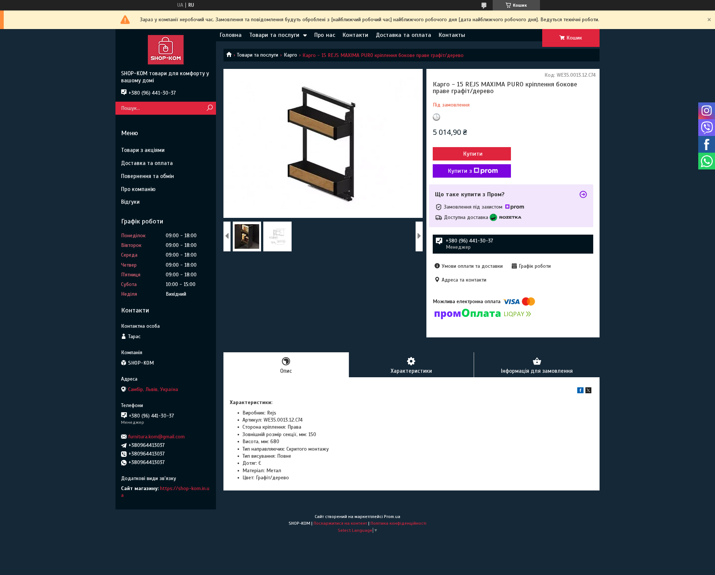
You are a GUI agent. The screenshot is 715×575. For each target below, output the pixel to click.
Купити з (460, 171)
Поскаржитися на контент (340, 523)
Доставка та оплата (403, 35)
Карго (290, 55)
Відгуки (130, 201)
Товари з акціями (143, 150)
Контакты (452, 35)
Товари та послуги (274, 35)
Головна (231, 35)
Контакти (355, 35)
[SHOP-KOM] (165, 49)
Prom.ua (392, 516)
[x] (588, 391)
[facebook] (580, 391)
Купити (473, 154)
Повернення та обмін (147, 176)
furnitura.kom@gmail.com (156, 436)
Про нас (324, 35)
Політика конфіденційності (398, 523)
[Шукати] (209, 108)
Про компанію (138, 189)
